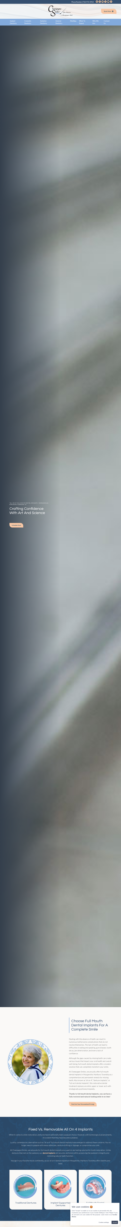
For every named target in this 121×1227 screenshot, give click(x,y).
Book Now (107, 11)
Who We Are (95, 22)
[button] (16, 525)
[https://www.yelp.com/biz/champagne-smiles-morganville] (100, 1)
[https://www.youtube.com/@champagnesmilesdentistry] (108, 1)
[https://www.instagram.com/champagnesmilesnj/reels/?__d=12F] (111, 1)
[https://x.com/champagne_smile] (105, 1)
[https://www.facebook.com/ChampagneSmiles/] (102, 1)
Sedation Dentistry (43, 22)
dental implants (49, 1153)
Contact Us (107, 22)
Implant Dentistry (13, 22)
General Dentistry (58, 22)
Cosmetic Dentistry (27, 22)
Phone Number (82, 2)
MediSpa (73, 21)
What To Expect (82, 22)
